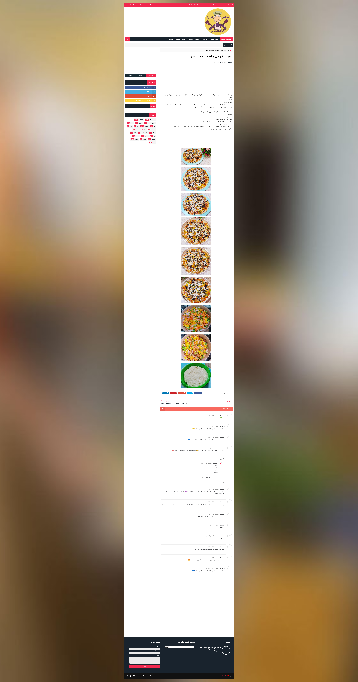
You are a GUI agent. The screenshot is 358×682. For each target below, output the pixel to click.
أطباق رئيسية (214, 39)
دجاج (131, 126)
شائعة (140, 75)
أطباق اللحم (140, 119)
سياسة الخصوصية (205, 4)
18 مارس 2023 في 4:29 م (206, 463)
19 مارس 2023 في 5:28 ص (212, 546)
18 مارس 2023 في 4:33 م (213, 501)
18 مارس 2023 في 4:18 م (213, 426)
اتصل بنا (215, 4)
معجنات (191, 39)
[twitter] (150, 4)
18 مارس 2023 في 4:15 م (213, 415)
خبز (138, 126)
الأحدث (151, 75)
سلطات (197, 39)
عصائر (154, 132)
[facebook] (146, 4)
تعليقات (130, 75)
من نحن (223, 4)
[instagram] (140, 4)
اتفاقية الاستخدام (193, 4)
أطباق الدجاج (152, 119)
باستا (183, 39)
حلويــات (205, 39)
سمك (145, 129)
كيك (154, 136)
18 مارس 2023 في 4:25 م (213, 437)
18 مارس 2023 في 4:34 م (213, 514)
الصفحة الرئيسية (225, 39)
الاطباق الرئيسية (151, 123)
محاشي (146, 136)
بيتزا (154, 126)
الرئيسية (230, 4)
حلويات (146, 126)
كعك (135, 132)
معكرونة (153, 139)
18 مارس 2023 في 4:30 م (213, 489)
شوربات (178, 39)
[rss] (137, 4)
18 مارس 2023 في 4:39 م (213, 525)
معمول (144, 139)
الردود (221, 459)
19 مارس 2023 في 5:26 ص (212, 536)
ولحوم (154, 142)
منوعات (171, 39)
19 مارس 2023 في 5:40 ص (212, 557)
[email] (133, 4)
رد (223, 482)
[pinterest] (127, 4)
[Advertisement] (159, 22)
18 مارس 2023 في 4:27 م (213, 448)
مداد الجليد (224, 676)
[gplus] (143, 4)
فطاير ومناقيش (144, 132)
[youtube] (130, 4)
